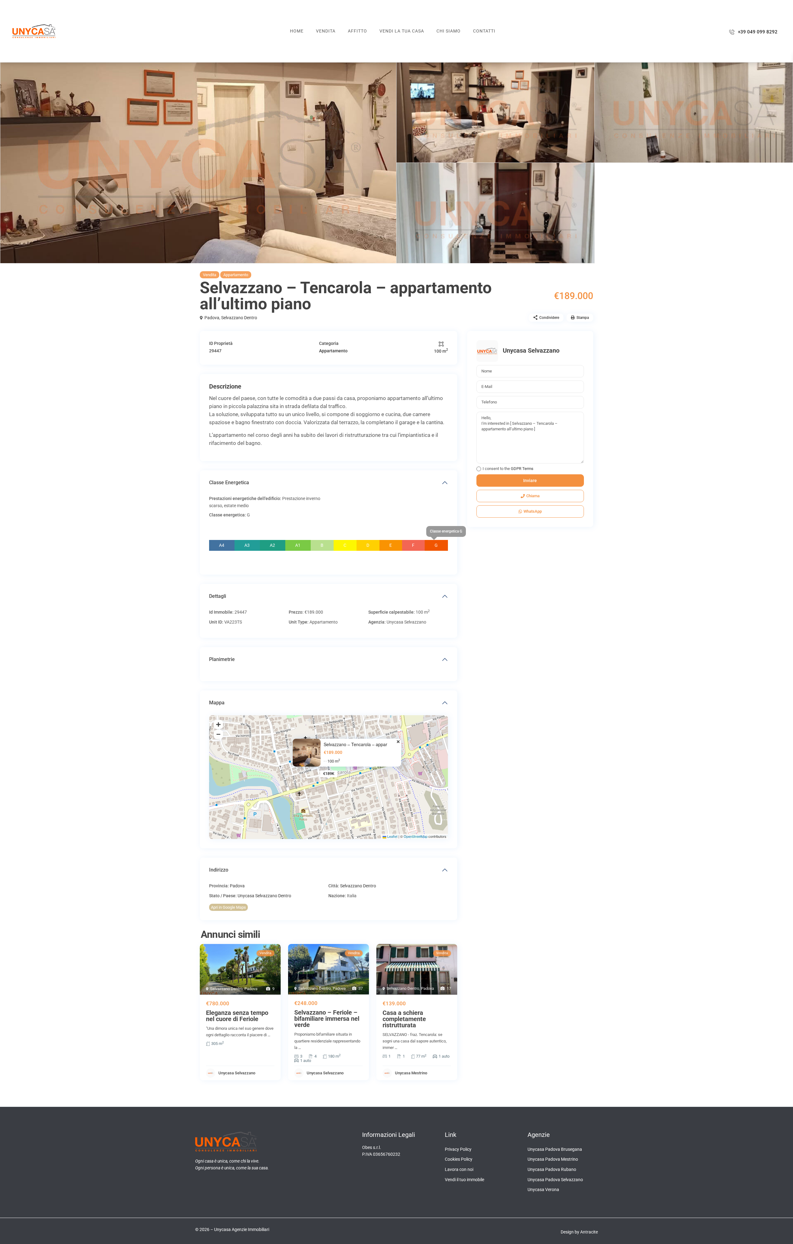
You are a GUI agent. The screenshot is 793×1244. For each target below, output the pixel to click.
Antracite (589, 1231)
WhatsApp (533, 511)
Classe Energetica (229, 482)
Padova (211, 317)
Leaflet (391, 836)
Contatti (484, 30)
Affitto (357, 30)
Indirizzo (218, 870)
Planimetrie (222, 659)
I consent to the (508, 469)
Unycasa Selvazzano (236, 1073)
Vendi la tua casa (401, 30)
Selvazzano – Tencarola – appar (355, 744)
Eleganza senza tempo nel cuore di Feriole (237, 1016)
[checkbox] (478, 469)
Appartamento (235, 274)
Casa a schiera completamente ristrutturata (404, 1019)
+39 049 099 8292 (758, 32)
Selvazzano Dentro (239, 317)
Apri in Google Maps (228, 907)
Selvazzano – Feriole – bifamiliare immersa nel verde (326, 1019)
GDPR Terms (522, 468)
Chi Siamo (448, 30)
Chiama (533, 496)
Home (297, 30)
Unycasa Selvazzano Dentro (264, 895)
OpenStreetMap (415, 836)
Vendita (325, 30)
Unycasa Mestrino (411, 1073)
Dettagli (217, 596)
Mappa (217, 703)
